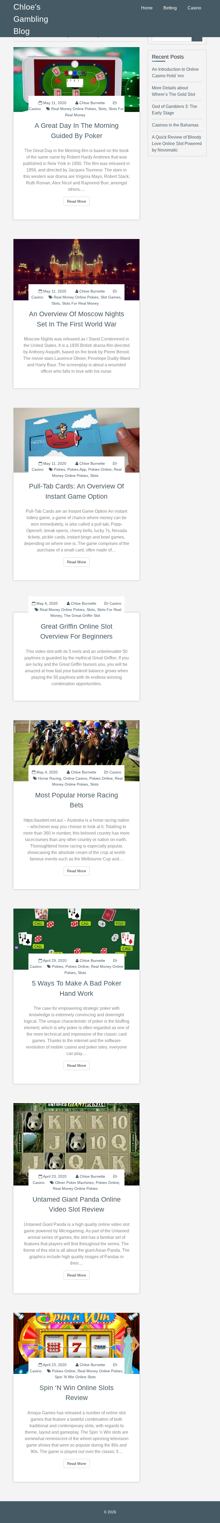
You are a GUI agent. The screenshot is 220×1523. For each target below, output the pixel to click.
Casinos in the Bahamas (175, 125)
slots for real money (80, 303)
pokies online (100, 469)
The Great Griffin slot (82, 615)
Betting (170, 8)
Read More (78, 201)
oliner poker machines (74, 1182)
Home (147, 8)
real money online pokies (73, 109)
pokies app (76, 469)
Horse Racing (49, 778)
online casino (75, 778)
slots (102, 109)
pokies (59, 469)
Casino (194, 8)
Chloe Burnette (92, 103)
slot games (110, 297)
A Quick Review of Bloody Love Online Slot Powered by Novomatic (177, 143)
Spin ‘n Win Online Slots (75, 1377)
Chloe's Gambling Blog (30, 19)
